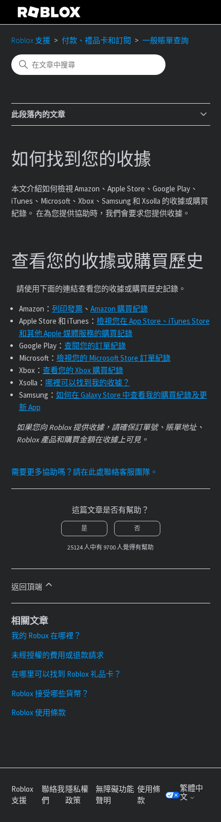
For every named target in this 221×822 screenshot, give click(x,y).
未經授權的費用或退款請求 (57, 655)
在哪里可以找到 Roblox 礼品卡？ (66, 674)
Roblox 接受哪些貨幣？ (50, 693)
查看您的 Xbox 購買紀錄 (83, 370)
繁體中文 (191, 792)
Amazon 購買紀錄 (119, 309)
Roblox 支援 (30, 40)
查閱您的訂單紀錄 (95, 345)
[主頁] (49, 12)
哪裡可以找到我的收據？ (87, 382)
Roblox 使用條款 (38, 712)
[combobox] (88, 64)
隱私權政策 (76, 795)
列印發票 (67, 309)
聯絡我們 (53, 795)
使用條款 (148, 795)
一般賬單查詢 (165, 40)
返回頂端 (27, 587)
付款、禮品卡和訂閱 (96, 40)
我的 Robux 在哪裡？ (46, 635)
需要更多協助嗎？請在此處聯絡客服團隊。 (84, 472)
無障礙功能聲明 (115, 795)
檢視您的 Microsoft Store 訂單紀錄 (114, 358)
